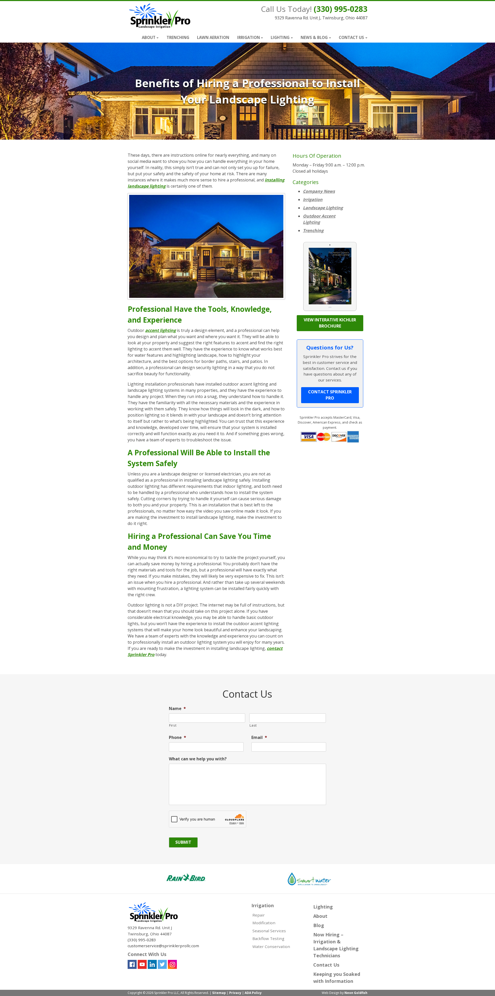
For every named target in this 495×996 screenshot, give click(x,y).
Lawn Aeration (213, 37)
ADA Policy (253, 993)
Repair (258, 915)
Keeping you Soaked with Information (336, 977)
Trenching (178, 37)
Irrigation (248, 37)
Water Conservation (271, 946)
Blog (318, 925)
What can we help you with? (198, 759)
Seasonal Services (269, 930)
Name (177, 708)
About (148, 37)
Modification (263, 922)
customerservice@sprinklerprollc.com (163, 945)
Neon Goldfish (355, 993)
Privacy (235, 993)
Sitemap (219, 993)
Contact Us (351, 37)
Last (253, 725)
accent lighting (160, 330)
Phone (177, 737)
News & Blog (314, 37)
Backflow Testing (268, 938)
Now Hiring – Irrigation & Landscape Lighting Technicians (336, 945)
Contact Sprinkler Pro (330, 395)
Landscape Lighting (323, 208)
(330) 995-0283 (340, 9)
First (172, 725)
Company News (319, 191)
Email (259, 737)
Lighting (280, 37)
